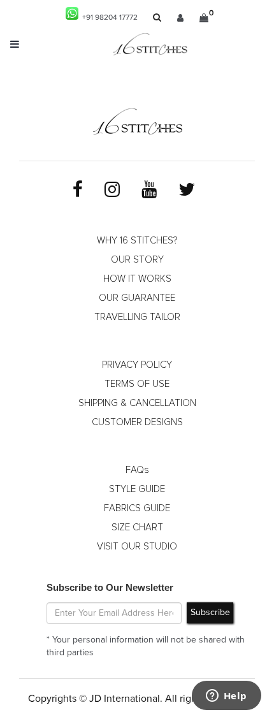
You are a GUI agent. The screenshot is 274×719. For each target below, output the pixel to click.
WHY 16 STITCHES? (137, 240)
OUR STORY (137, 260)
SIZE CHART (137, 527)
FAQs (137, 470)
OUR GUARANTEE (137, 298)
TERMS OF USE (137, 384)
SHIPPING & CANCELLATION (137, 403)
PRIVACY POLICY (137, 365)
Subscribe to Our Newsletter (110, 587)
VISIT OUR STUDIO (137, 546)
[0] (203, 17)
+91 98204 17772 (108, 18)
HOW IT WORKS (137, 279)
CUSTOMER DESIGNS (137, 422)
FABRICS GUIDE (137, 508)
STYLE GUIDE (137, 489)
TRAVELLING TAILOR (137, 317)
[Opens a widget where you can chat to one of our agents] (226, 697)
